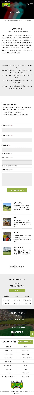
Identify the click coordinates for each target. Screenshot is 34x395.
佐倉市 (12, 267)
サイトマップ (25, 376)
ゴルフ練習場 (20, 267)
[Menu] (31, 4)
